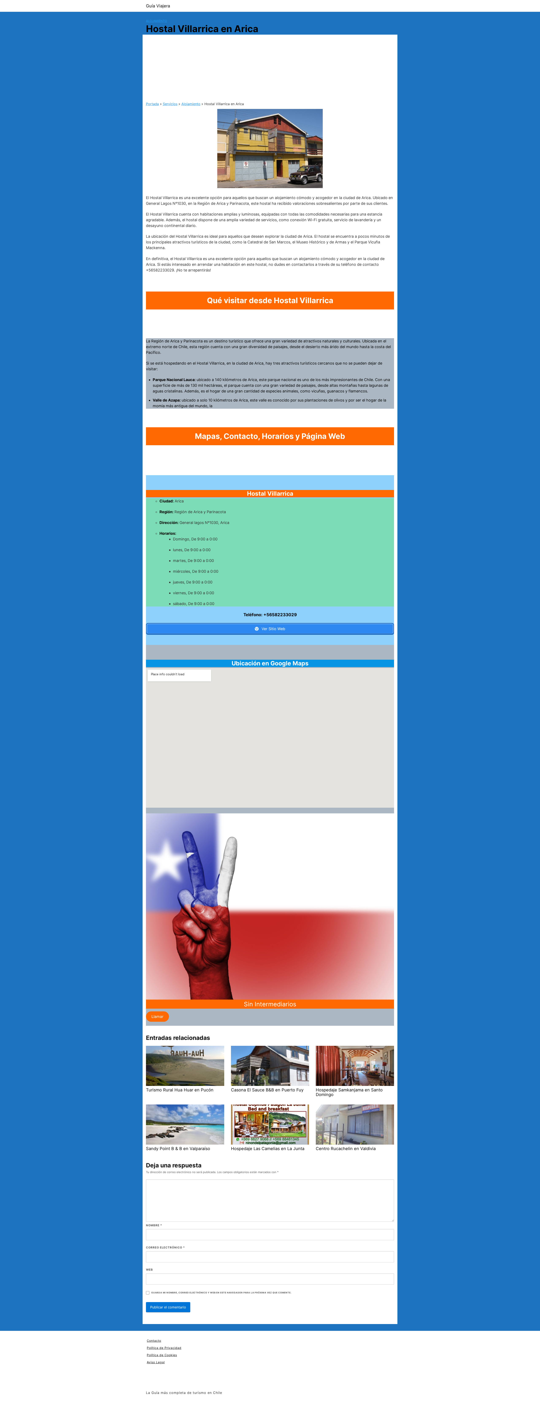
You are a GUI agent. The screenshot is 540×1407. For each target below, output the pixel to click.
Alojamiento (156, 21)
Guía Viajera (158, 6)
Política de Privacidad (164, 1348)
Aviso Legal (156, 1362)
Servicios (170, 104)
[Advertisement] (270, 69)
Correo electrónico (165, 1247)
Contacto (154, 1340)
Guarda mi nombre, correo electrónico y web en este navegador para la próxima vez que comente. (221, 1292)
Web (149, 1269)
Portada (152, 104)
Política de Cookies (162, 1355)
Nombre (154, 1225)
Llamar (157, 1016)
